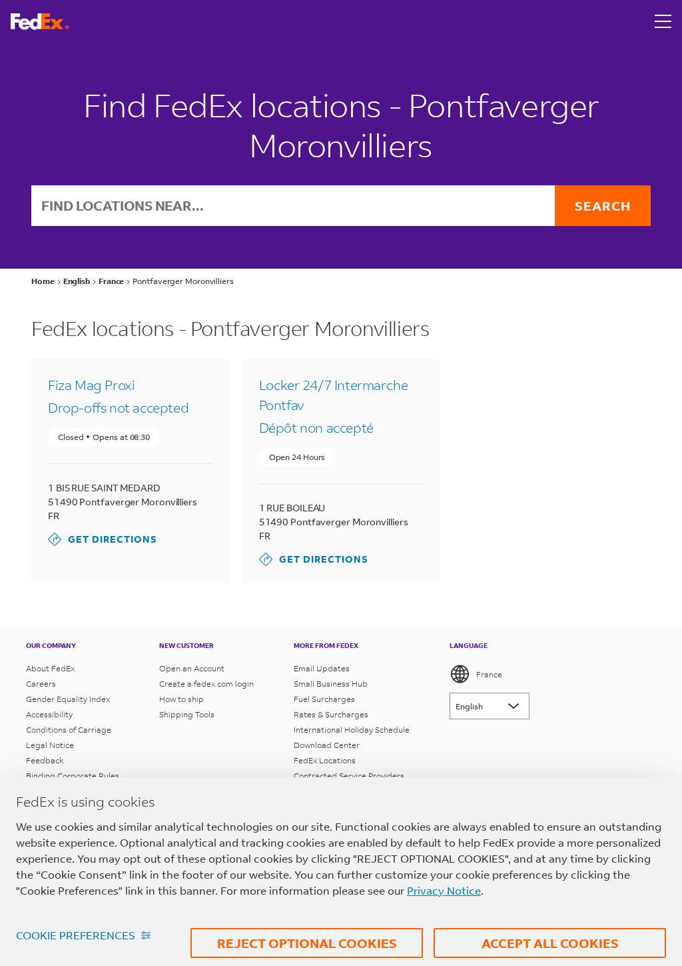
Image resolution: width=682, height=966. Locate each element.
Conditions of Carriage (68, 730)
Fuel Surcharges (324, 699)
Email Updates (322, 668)
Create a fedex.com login (206, 684)
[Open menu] (663, 21)
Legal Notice (50, 745)
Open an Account (191, 668)
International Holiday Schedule (352, 730)
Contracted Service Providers (349, 776)
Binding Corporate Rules (72, 776)
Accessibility (49, 714)
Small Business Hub (331, 684)
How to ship (181, 699)
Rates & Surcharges (331, 714)
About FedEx (50, 668)
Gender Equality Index (68, 699)
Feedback (45, 760)
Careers (41, 684)
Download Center (327, 745)
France (489, 674)
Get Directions (102, 539)
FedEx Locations (325, 760)
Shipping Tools (186, 714)
